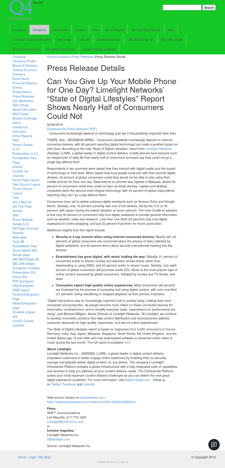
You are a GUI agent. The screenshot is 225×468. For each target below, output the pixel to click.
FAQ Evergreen (23, 285)
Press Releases (23, 96)
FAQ (16, 140)
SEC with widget (172, 39)
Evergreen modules (26, 49)
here (127, 342)
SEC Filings (21, 105)
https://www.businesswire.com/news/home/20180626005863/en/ (91, 402)
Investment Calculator (20, 129)
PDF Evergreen (23, 281)
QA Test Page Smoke (146, 30)
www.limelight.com (138, 380)
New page (64, 39)
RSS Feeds (20, 114)
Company (19, 30)
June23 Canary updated (99, 49)
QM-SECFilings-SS (140, 39)
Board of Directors (25, 65)
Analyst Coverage (25, 118)
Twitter (55, 384)
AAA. (171, 30)
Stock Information (25, 109)
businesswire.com (92, 397)
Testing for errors (24, 70)
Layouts (80, 30)
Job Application (23, 100)
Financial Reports (25, 83)
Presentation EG (24, 272)
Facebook (69, 384)
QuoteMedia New (108, 39)
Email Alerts (21, 78)
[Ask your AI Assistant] (214, 444)
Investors (39, 30)
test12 (17, 122)
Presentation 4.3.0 (25, 153)
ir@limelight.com (58, 439)
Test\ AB (84, 39)
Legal (32, 457)
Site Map (44, 457)
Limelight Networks (159, 148)
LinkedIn (89, 384)
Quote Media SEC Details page (25, 252)
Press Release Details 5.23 (23, 221)
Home (51, 56)
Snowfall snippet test (61, 49)
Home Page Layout (26, 180)
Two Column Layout (26, 184)
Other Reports (22, 136)
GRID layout (21, 290)
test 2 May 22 (114, 30)
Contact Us (60, 30)
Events (17, 87)
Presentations (22, 92)
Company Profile (24, 61)
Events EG (20, 277)
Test (95, 30)
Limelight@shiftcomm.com (65, 421)
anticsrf (18, 166)
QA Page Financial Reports (31, 39)
